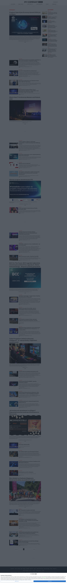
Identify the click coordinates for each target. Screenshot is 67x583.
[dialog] (33, 578)
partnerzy (44, 577)
